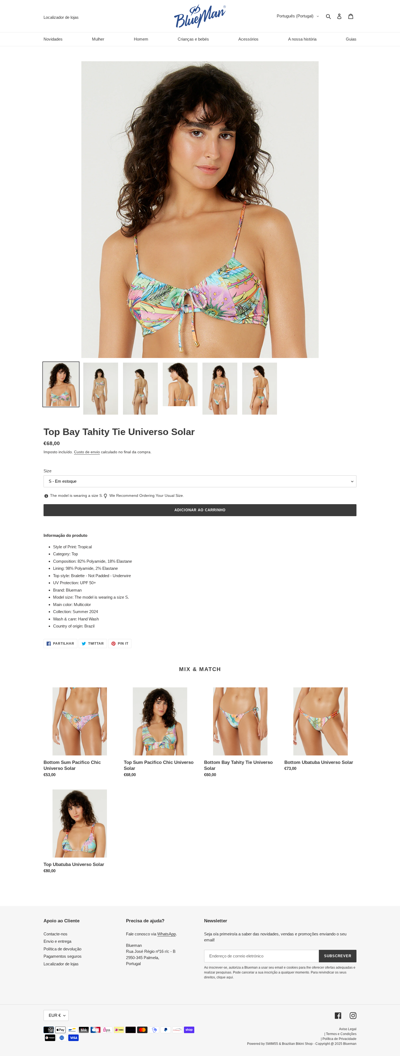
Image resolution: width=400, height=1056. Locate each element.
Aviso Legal (347, 1029)
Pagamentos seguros (63, 956)
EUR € (55, 1015)
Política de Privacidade (339, 1039)
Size (47, 471)
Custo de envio (87, 452)
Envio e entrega (57, 941)
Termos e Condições (341, 1034)
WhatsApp (166, 934)
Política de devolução (62, 949)
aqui (229, 977)
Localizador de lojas (61, 964)
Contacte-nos (55, 934)
